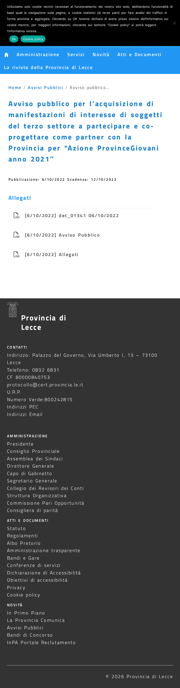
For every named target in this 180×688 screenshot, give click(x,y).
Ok (14, 39)
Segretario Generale (32, 480)
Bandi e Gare (23, 557)
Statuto (16, 528)
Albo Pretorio (24, 543)
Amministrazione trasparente (44, 550)
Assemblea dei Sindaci (35, 458)
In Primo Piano (26, 612)
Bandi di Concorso (30, 634)
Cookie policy (24, 594)
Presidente (20, 443)
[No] (174, 23)
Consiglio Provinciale (33, 451)
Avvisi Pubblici (45, 87)
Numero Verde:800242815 (40, 399)
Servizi (76, 54)
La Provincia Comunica (36, 620)
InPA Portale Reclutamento (41, 642)
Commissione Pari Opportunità (46, 503)
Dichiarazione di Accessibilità (44, 572)
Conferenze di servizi (34, 565)
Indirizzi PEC (23, 406)
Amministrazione (38, 54)
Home (15, 87)
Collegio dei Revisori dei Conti (45, 488)
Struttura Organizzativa (37, 495)
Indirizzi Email (25, 414)
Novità (101, 54)
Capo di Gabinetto (29, 473)
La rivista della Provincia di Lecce (48, 67)
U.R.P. (14, 392)
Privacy (16, 587)
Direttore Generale (30, 465)
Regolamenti (22, 535)
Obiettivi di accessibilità (37, 580)
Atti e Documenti (139, 54)
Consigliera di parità (32, 510)
